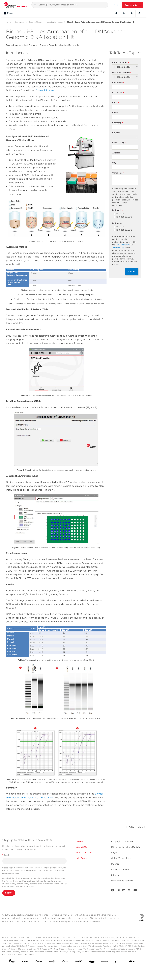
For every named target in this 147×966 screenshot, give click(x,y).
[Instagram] (118, 890)
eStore (115, 5)
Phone (115, 112)
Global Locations (84, 852)
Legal (114, 852)
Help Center (82, 858)
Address (117, 153)
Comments (118, 173)
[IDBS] (65, 962)
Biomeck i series (45, 90)
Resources (19, 22)
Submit (131, 271)
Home (8, 22)
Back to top (137, 827)
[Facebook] (112, 890)
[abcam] (25, 962)
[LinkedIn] (123, 890)
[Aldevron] (38, 962)
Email (115, 102)
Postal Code (119, 143)
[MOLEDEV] (104, 962)
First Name (118, 82)
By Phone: (117, 223)
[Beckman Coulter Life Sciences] (15, 5)
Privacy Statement (120, 869)
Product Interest (120, 62)
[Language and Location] (139, 13)
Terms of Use (118, 248)
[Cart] (124, 13)
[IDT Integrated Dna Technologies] (78, 962)
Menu (10, 13)
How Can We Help (121, 72)
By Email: (117, 210)
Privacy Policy (122, 245)
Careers (79, 841)
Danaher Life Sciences (122, 880)
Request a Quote (133, 5)
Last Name (118, 92)
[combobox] (70, 5)
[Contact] (116, 13)
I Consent (120, 214)
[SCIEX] (131, 962)
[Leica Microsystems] (91, 962)
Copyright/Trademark (122, 841)
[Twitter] (129, 890)
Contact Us (81, 847)
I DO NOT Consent (124, 217)
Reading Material (36, 22)
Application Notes (55, 22)
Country (116, 133)
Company (117, 123)
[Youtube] (135, 890)
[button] (35, 4)
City (115, 163)
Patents (115, 864)
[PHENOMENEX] (118, 962)
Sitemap (115, 875)
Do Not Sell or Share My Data (125, 847)
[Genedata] (52, 962)
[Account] (132, 13)
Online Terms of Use (121, 858)
